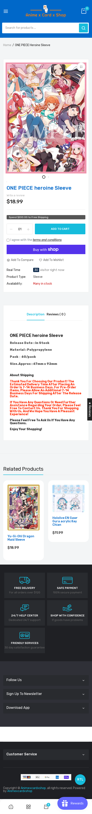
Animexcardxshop (19, 791)
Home (7, 45)
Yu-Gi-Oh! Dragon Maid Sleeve (20, 538)
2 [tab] (48, 177)
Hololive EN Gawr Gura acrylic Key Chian (65, 521)
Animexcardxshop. (33, 788)
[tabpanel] (46, 118)
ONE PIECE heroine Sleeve (39, 188)
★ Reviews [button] (90, 409)
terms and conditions (47, 240)
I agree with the (36, 240)
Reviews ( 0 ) (56, 314)
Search (83, 27)
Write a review (16, 195)
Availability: (14, 283)
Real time (13, 270)
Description (36, 314)
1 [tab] (44, 177)
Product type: (16, 276)
